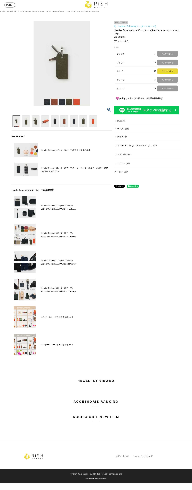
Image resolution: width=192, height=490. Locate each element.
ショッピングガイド (143, 456)
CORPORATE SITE (115, 474)
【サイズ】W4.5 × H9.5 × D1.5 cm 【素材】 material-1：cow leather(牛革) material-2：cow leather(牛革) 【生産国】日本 (128, 130)
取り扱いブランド (13, 11)
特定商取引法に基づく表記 (79, 474)
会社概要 (104, 474)
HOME (2, 11)
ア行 (22, 11)
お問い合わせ (122, 456)
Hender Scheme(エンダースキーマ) (38, 11)
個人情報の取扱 (95, 474)
